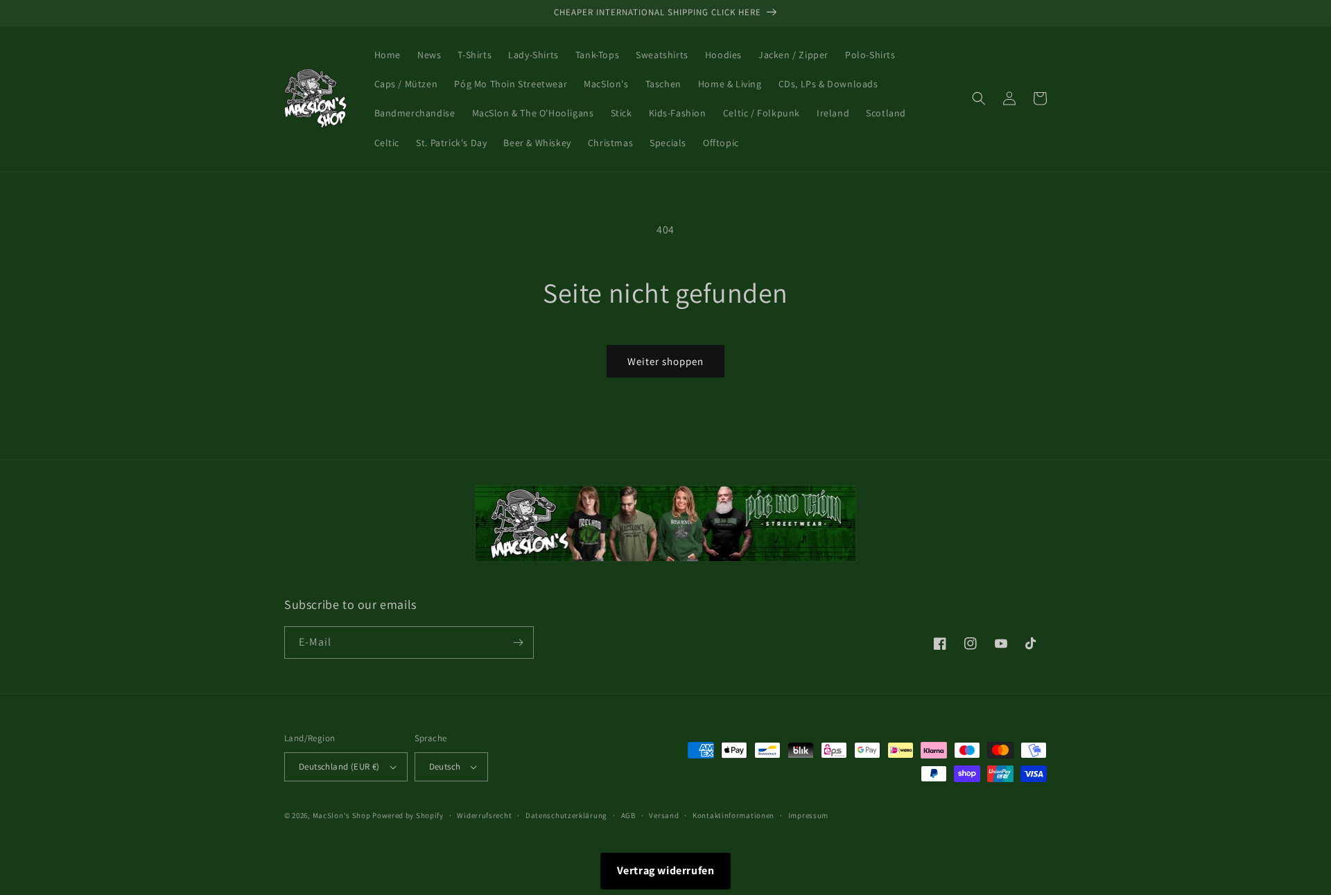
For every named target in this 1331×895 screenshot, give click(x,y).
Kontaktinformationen (733, 815)
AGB (628, 815)
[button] (979, 98)
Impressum (808, 815)
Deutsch (445, 766)
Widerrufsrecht (484, 815)
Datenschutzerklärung (566, 815)
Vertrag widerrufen (666, 870)
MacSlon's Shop (342, 815)
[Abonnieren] (518, 642)
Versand (664, 815)
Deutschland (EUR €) (339, 766)
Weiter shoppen (665, 361)
